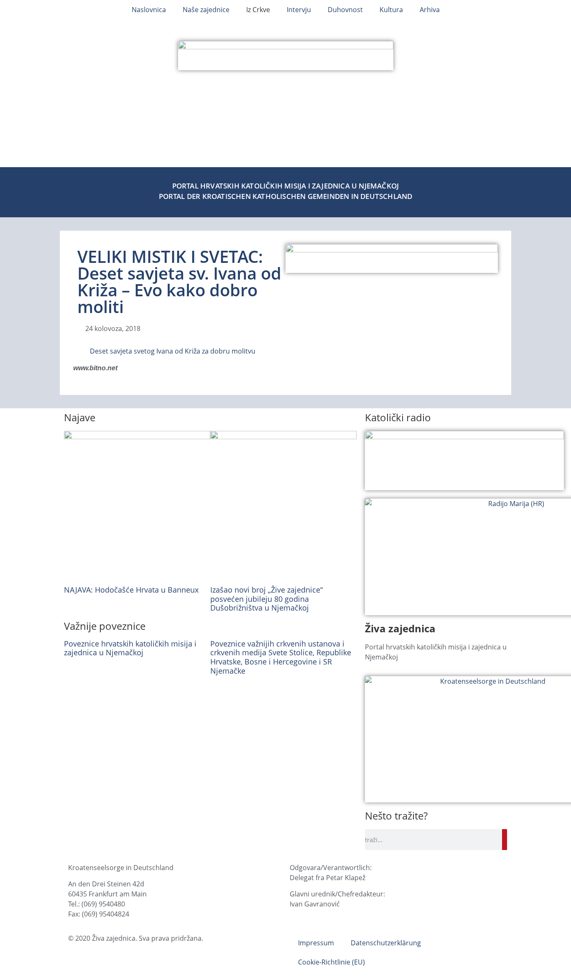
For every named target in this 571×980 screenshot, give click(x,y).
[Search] (504, 839)
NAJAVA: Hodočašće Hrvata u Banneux (131, 590)
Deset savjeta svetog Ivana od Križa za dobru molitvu (172, 351)
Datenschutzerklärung (386, 942)
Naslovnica (149, 9)
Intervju (299, 9)
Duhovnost (345, 9)
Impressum (316, 942)
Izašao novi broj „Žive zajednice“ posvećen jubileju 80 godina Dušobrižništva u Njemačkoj (266, 599)
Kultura (391, 9)
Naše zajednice (206, 9)
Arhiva (430, 9)
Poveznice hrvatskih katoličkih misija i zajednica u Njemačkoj (130, 648)
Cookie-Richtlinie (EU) (331, 962)
